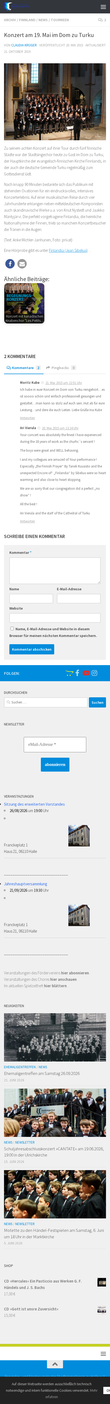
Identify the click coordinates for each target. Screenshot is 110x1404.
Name (14, 589)
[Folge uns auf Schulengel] (68, 673)
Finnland (27, 19)
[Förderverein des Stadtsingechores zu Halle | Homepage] (21, 6)
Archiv (10, 19)
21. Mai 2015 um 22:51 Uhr (63, 383)
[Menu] (103, 6)
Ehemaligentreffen (20, 1067)
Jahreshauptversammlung (25, 883)
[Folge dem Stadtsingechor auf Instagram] (94, 673)
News (43, 19)
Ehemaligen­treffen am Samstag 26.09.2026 (42, 1073)
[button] (10, 263)
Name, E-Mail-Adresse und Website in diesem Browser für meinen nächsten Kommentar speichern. (53, 632)
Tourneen (60, 19)
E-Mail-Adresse (69, 589)
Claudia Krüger (24, 45)
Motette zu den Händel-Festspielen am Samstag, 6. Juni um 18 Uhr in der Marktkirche (54, 1233)
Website (16, 608)
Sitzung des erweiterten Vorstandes (34, 804)
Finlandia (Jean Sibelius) (68, 250)
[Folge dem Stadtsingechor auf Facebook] (77, 673)
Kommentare (25, 367)
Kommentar (20, 552)
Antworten (27, 418)
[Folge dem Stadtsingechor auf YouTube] (85, 673)
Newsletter (25, 1142)
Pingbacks (63, 367)
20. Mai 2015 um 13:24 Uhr (60, 428)
